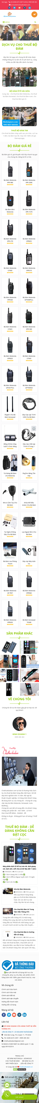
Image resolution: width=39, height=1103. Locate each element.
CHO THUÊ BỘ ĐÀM (13, 1061)
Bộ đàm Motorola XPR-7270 (29, 210)
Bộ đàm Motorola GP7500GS (29, 386)
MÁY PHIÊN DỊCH (12, 1063)
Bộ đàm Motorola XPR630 (10, 621)
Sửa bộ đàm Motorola (22, 889)
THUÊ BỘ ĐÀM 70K (19, 130)
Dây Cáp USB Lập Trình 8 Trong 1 (29, 445)
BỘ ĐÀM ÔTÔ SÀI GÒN (19, 91)
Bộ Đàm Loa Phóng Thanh (10, 562)
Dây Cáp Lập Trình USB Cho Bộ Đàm (29, 416)
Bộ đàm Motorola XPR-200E (29, 181)
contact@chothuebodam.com (20, 5)
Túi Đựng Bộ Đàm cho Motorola (10, 474)
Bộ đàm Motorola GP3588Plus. (29, 298)
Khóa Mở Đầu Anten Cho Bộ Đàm (29, 504)
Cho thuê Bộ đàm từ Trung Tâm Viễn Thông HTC (24, 910)
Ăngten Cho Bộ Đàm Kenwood (10, 416)
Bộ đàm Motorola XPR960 (29, 592)
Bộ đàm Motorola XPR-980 (10, 181)
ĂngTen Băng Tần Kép (29, 474)
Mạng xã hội (7, 1009)
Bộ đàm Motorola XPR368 (10, 298)
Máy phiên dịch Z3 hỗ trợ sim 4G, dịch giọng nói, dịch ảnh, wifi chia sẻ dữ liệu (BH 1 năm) (19, 867)
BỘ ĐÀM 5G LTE (28, 1061)
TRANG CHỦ (19, 1056)
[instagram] (24, 8)
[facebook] (9, 8)
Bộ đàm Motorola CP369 (29, 357)
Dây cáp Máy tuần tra (29, 562)
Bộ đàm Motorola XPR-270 (10, 240)
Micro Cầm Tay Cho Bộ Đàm (10, 504)
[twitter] (14, 8)
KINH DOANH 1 (19, 734)
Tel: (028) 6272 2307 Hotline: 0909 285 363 (24, 2)
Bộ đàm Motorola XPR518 (29, 269)
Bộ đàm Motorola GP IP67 (10, 592)
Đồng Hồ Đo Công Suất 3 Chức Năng (10, 445)
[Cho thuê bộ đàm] (10, 14)
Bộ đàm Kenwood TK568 (29, 621)
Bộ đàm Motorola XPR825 (29, 240)
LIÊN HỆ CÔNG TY (26, 1063)
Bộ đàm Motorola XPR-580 (29, 328)
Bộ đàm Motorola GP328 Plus (10, 386)
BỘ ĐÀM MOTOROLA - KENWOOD (19, 1058)
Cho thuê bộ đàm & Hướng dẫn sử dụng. (24, 933)
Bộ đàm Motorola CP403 (10, 328)
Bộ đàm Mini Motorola (10, 210)
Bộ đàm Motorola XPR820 (10, 357)
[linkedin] (29, 8)
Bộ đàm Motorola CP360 (10, 269)
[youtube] (19, 8)
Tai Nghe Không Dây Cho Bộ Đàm (10, 533)
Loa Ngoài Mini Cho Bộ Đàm (29, 533)
